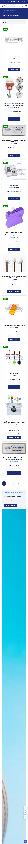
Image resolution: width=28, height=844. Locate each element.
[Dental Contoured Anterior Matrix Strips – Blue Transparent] (14, 448)
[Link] (22, 6)
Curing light (14, 373)
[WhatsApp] (25, 808)
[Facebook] (25, 812)
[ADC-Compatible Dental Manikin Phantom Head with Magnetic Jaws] (14, 87)
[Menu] (19, 6)
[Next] (23, 483)
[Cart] (26, 6)
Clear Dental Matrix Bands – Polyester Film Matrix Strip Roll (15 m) (14, 234)
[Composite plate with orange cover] (14, 309)
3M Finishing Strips (14, 56)
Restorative (10, 10)
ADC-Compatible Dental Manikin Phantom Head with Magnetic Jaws (14, 104)
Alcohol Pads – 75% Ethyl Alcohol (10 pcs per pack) (14, 140)
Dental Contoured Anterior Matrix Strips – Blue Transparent (14, 458)
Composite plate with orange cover (14, 325)
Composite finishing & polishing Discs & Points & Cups (14, 277)
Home (3, 10)
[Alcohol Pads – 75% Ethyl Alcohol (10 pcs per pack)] (14, 130)
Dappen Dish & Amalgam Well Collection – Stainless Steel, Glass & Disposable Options (14, 422)
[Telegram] (25, 817)
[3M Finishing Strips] (14, 40)
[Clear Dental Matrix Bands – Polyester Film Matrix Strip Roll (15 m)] (14, 217)
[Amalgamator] (14, 171)
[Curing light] (14, 357)
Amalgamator (14, 185)
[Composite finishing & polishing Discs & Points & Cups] (14, 263)
